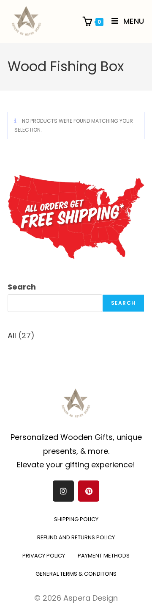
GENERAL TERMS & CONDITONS (76, 574)
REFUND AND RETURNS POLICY (76, 537)
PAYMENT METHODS (104, 556)
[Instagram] (63, 491)
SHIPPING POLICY (76, 519)
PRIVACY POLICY (43, 556)
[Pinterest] (88, 491)
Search (22, 287)
